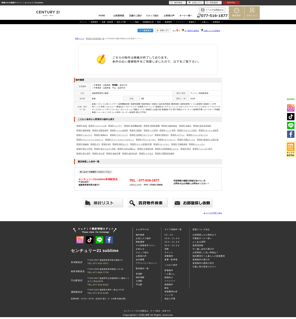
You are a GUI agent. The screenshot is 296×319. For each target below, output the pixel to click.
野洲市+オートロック (167, 140)
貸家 (166, 249)
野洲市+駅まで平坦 (84, 149)
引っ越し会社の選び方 (203, 249)
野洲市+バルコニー (84, 135)
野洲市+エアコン (178, 135)
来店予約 (231, 3)
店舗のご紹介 (135, 15)
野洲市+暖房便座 (83, 130)
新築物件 (168, 22)
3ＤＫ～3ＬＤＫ (172, 245)
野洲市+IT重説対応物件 (164, 153)
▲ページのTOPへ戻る (213, 213)
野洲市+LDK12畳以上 (126, 149)
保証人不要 (121, 22)
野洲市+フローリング (119, 135)
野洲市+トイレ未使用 (119, 130)
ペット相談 (134, 22)
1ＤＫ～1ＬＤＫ (172, 238)
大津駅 (139, 281)
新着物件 (216, 22)
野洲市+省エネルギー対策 (105, 149)
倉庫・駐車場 (107, 22)
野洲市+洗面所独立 (169, 126)
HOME (102, 15)
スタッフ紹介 (152, 15)
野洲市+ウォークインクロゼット (89, 140)
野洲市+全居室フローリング (141, 135)
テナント (83, 22)
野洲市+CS (95, 144)
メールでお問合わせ (215, 10)
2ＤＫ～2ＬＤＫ (172, 242)
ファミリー (180, 22)
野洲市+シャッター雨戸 (202, 149)
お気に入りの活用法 (211, 31)
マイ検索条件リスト (145, 245)
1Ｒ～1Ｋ (168, 235)
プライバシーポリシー (146, 263)
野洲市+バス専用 (151, 130)
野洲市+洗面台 (185, 126)
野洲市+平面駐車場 (179, 144)
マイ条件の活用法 (191, 31)
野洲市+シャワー (115, 126)
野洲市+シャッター (197, 144)
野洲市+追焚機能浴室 (133, 126)
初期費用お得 (148, 22)
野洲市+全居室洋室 (145, 149)
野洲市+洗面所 (136, 130)
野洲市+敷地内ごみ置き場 (207, 140)
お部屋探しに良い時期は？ (205, 252)
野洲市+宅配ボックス (186, 140)
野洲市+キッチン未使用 (208, 130)
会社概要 (140, 259)
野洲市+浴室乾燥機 (152, 126)
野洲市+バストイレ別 (97, 126)
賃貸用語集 (198, 245)
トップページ (142, 229)
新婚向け (192, 22)
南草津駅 (140, 277)
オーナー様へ (185, 15)
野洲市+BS (106, 144)
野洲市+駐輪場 (82, 144)
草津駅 (139, 274)
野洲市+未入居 (98, 153)
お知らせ (140, 249)
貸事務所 (94, 22)
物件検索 (140, 235)
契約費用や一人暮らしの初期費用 (209, 256)
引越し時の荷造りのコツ (204, 266)
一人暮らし (204, 22)
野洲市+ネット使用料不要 (141, 144)
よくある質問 (199, 242)
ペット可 (168, 295)
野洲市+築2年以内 (129, 153)
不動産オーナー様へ (202, 238)
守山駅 (139, 284)
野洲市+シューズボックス (197, 135)
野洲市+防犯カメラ (120, 144)
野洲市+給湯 (81, 126)
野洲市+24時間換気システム (167, 149)
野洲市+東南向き (101, 135)
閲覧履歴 (236, 15)
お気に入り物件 (143, 238)
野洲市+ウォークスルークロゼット (119, 140)
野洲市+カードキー (161, 144)
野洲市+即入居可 (83, 153)
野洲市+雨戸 (186, 149)
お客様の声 (169, 15)
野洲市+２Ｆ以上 (146, 153)
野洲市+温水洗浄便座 (202, 126)
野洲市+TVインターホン (146, 140)
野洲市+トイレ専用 (167, 130)
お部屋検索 (118, 15)
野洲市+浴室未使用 (100, 130)
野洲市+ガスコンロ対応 (187, 130)
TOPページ (79, 39)
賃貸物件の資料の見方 (203, 263)
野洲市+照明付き (162, 135)
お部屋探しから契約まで (204, 235)
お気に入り (252, 15)
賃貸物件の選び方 (201, 259)
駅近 (159, 22)
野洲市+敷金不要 (113, 153)
